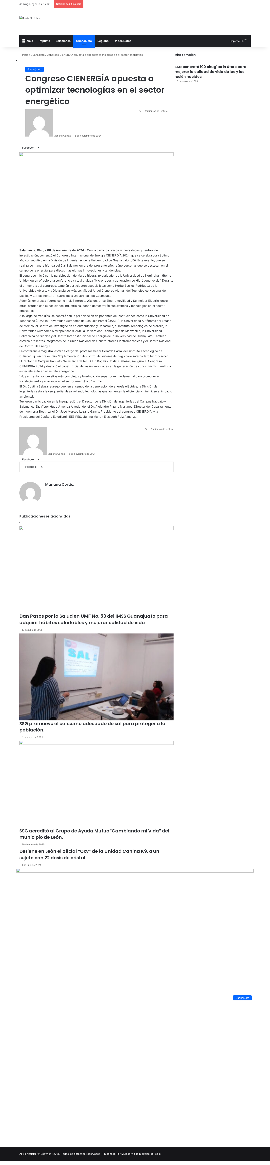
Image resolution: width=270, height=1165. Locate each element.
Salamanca (63, 40)
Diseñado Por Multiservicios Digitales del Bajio (132, 1153)
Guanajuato (84, 40)
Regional (103, 40)
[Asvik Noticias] (29, 18)
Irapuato (44, 40)
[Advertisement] (174, 21)
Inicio (29, 40)
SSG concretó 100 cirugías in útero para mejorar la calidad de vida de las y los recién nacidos (210, 71)
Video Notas (123, 40)
